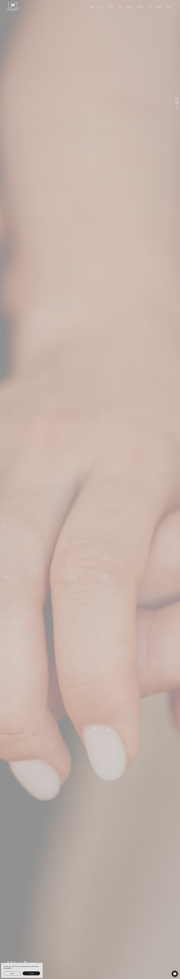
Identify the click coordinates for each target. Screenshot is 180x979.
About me (101, 7)
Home (92, 7)
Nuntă (120, 7)
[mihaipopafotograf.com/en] (13, 7)
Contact (168, 7)
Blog (149, 7)
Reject (12, 973)
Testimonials (158, 7)
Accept (31, 973)
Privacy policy (7, 968)
